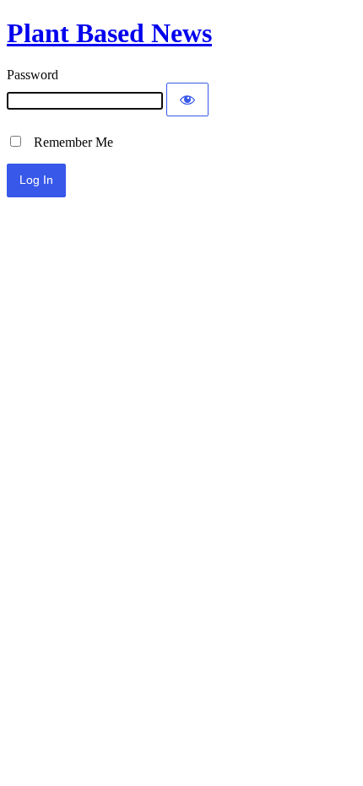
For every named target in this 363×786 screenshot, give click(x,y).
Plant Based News (109, 33)
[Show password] (187, 99)
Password (32, 74)
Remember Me (68, 142)
